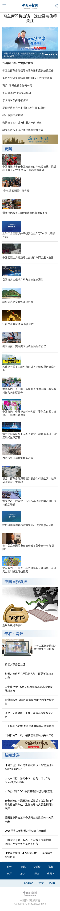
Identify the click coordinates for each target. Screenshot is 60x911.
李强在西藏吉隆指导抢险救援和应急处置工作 (28, 70)
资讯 (23, 866)
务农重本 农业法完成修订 (16, 93)
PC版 (52, 883)
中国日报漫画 (16, 581)
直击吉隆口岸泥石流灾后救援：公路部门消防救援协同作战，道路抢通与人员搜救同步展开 (29, 804)
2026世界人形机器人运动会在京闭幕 (25, 830)
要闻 (8, 148)
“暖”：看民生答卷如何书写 (17, 85)
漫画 (37, 873)
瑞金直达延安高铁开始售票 (17, 301)
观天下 (51, 873)
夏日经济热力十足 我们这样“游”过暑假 (24, 107)
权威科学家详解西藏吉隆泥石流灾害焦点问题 (28, 525)
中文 (41, 883)
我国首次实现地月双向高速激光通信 (22, 279)
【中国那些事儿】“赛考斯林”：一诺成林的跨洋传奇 (28, 855)
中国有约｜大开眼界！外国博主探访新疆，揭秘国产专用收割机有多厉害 (29, 842)
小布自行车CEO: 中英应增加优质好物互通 (29, 791)
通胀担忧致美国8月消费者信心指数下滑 (24, 212)
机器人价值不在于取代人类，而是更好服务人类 (29, 675)
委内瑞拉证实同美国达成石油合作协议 (24, 346)
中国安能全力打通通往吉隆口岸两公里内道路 (28, 257)
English (28, 883)
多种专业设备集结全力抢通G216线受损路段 (27, 78)
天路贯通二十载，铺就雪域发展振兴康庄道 (29, 735)
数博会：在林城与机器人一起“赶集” (22, 122)
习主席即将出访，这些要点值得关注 (30, 18)
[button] (46, 54)
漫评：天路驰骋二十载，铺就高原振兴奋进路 (29, 715)
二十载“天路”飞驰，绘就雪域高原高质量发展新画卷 (28, 688)
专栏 (8, 633)
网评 (19, 633)
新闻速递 (12, 755)
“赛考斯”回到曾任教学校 (16, 190)
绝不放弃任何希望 (12, 115)
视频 (50, 866)
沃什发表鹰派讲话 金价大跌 (18, 324)
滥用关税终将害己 (12, 625)
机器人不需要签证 (15, 664)
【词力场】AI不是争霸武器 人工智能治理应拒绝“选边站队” (29, 767)
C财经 (36, 866)
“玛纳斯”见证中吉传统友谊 (17, 63)
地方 (23, 873)
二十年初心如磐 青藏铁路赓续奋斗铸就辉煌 (29, 726)
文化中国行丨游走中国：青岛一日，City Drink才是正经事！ (27, 780)
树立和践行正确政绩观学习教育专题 (22, 130)
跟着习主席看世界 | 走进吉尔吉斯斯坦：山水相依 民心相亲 (24, 54)
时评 (9, 866)
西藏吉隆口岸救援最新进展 (17, 458)
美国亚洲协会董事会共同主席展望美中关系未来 (29, 819)
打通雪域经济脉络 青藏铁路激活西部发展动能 (29, 702)
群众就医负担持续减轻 (15, 100)
